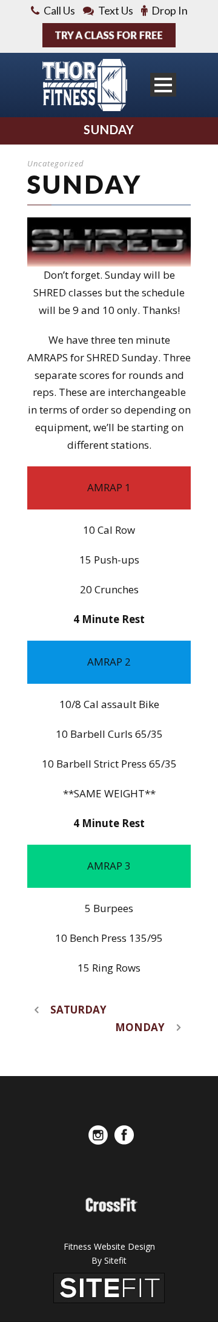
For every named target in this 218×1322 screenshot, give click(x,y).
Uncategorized (55, 163)
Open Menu (163, 85)
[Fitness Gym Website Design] (109, 1287)
